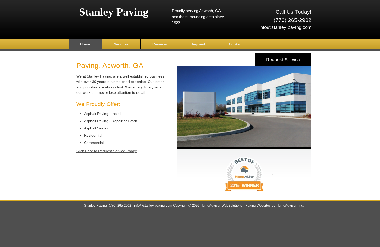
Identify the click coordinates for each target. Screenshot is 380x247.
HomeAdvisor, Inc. (290, 205)
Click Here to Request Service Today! (106, 151)
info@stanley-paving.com (285, 27)
